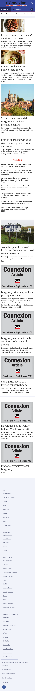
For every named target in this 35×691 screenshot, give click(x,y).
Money (5, 580)
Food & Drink (7, 539)
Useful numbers (7, 657)
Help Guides (16, 14)
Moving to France (8, 604)
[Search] (32, 3)
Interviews (6, 543)
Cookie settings (7, 678)
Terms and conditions (8, 674)
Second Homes (7, 568)
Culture (5, 551)
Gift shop (5, 633)
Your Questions (29, 14)
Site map (5, 682)
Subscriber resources (9, 625)
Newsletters (7, 629)
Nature (5, 547)
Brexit (5, 596)
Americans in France (9, 608)
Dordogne (6, 517)
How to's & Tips (8, 576)
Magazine (6, 532)
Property (5, 564)
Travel (5, 501)
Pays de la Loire (7, 525)
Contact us (6, 641)
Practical (6, 557)
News (5, 491)
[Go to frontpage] (16, 4)
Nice (4, 521)
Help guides (6, 621)
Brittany (5, 513)
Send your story (7, 653)
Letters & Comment (9, 498)
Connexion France (9, 614)
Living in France (7, 588)
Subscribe (18, 9)
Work (4, 600)
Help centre (6, 645)
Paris (4, 505)
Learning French (8, 592)
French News (5, 14)
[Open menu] (5, 9)
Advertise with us (8, 649)
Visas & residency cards (10, 572)
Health (5, 584)
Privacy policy (6, 670)
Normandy (6, 509)
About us (5, 637)
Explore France (7, 535)
